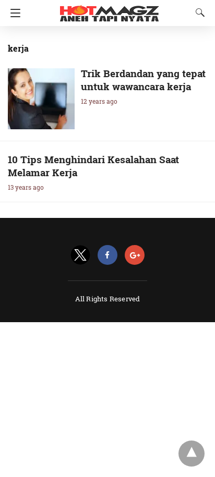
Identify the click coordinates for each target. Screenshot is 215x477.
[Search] (197, 12)
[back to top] (191, 454)
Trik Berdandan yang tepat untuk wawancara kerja (143, 80)
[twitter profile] (80, 255)
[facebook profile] (107, 255)
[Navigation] (13, 13)
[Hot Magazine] (109, 9)
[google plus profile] (135, 255)
